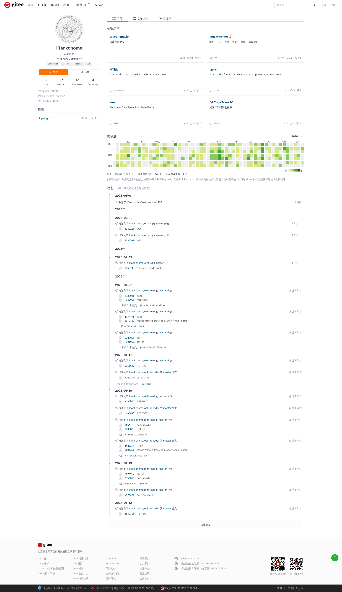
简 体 (283, 588)
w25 (139, 228)
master (160, 223)
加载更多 (206, 524)
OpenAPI (111, 558)
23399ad (130, 295)
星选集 (166, 18)
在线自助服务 (113, 573)
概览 (119, 18)
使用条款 (145, 568)
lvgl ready (142, 299)
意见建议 (145, 573)
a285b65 (130, 401)
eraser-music (119, 36)
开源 (30, 5)
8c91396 (130, 449)
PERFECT (142, 365)
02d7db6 (130, 337)
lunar (113, 102)
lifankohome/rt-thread (142, 290)
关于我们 (145, 558)
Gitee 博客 (78, 568)
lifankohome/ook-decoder (144, 372)
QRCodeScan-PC (221, 102)
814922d (130, 228)
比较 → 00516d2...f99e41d (152, 347)
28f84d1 (130, 320)
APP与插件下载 (46, 573)
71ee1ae (130, 377)
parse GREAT (144, 377)
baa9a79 (130, 413)
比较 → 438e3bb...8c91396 (133, 455)
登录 (323, 4)
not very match (145, 495)
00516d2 (130, 365)
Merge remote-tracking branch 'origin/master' (163, 320)
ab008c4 (130, 429)
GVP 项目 (77, 563)
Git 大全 (42, 558)
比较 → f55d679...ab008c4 (133, 434)
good (139, 295)
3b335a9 (130, 240)
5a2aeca (130, 495)
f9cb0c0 (130, 299)
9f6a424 (130, 425)
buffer (140, 341)
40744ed (130, 316)
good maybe (144, 425)
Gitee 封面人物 (80, 558)
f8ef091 (130, 341)
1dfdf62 (130, 473)
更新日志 (111, 578)
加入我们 (145, 563)
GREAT (141, 446)
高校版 (55, 5)
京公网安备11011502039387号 (182, 588)
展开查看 (147, 383)
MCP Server (113, 563)
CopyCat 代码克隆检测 (51, 568)
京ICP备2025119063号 (141, 588)
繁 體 (291, 588)
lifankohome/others (140, 223)
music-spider (218, 36)
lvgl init (141, 429)
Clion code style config (150, 268)
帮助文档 (111, 568)
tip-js (213, 69)
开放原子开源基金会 (54, 588)
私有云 (67, 5)
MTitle (114, 69)
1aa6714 (130, 268)
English (300, 588)
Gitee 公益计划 (80, 573)
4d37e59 (130, 446)
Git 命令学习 (45, 563)
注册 (333, 4)
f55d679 (130, 478)
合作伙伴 (145, 578)
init (138, 337)
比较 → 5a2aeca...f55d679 (133, 483)
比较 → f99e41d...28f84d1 (132, 326)
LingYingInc (44, 118)
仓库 (141, 18)
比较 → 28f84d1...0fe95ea (151, 305)
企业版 (42, 5)
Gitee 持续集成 (80, 578)
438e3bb (130, 513)
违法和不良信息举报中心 (110, 588)
